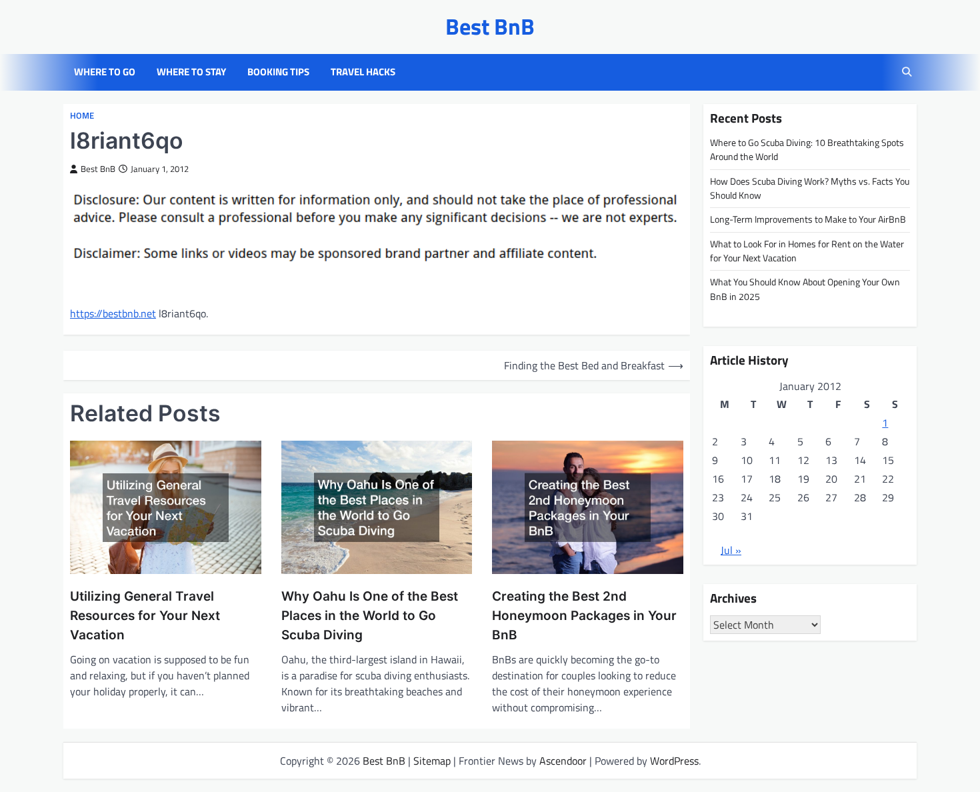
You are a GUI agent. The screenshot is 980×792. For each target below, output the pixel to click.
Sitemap (432, 761)
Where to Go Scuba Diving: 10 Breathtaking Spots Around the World (807, 149)
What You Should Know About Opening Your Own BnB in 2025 (805, 289)
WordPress (674, 761)
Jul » (731, 549)
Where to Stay (191, 72)
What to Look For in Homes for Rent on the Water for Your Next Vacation (807, 250)
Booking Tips (278, 72)
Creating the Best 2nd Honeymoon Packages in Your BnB (584, 615)
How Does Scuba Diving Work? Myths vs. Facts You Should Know (809, 187)
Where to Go (104, 72)
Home (82, 116)
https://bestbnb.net (113, 313)
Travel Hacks (363, 72)
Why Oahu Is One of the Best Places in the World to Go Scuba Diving (369, 615)
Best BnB (490, 26)
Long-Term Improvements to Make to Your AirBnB (808, 219)
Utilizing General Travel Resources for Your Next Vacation (145, 615)
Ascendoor (563, 761)
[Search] (907, 72)
